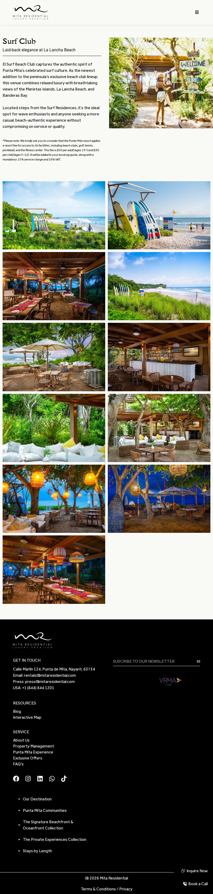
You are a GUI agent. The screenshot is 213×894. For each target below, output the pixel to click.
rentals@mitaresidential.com (50, 675)
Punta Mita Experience (33, 752)
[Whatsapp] (52, 779)
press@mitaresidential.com (50, 681)
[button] (197, 12)
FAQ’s (18, 764)
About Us (21, 740)
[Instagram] (28, 779)
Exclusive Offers (27, 758)
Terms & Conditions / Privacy (106, 888)
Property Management (33, 746)
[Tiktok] (64, 779)
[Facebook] (16, 779)
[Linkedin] (40, 779)
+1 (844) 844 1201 (38, 687)
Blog (17, 711)
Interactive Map (27, 717)
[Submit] (198, 661)
